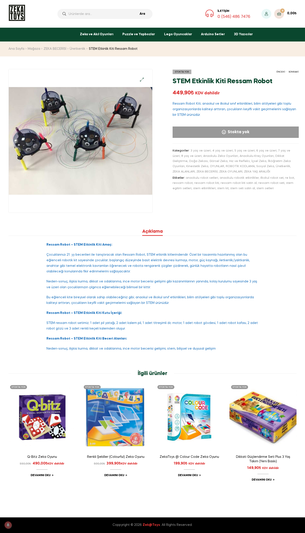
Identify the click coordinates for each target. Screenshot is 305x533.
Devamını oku (41, 475)
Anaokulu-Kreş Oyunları (257, 156)
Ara (142, 13)
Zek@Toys (151, 525)
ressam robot (183, 183)
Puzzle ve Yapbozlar (138, 34)
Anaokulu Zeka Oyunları (220, 156)
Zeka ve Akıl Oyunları (96, 34)
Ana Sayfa (16, 48)
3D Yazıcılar (243, 34)
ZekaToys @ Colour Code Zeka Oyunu (189, 456)
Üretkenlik (77, 48)
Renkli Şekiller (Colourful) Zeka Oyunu (115, 456)
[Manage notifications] (8, 525)
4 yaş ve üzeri (222, 150)
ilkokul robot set (272, 177)
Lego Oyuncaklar (178, 34)
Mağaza (34, 48)
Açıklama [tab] (152, 231)
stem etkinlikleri (204, 188)
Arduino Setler (213, 34)
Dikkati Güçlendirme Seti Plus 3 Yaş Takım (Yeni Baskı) (263, 459)
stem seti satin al (242, 188)
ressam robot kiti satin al (239, 183)
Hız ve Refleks (239, 161)
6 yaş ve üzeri (266, 150)
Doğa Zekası (198, 161)
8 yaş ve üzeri (191, 156)
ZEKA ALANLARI (184, 171)
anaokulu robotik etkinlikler (239, 177)
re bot (289, 177)
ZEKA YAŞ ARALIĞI (257, 171)
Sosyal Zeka (265, 166)
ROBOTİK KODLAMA (240, 166)
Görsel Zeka (218, 161)
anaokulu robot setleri (202, 177)
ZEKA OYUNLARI (230, 171)
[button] (142, 80)
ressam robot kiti (206, 183)
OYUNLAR (217, 166)
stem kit (223, 188)
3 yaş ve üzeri (200, 150)
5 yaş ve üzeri (244, 150)
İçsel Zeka (258, 161)
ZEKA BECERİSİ (55, 48)
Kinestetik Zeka (197, 166)
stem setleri (265, 188)
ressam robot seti (271, 183)
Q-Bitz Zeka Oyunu (42, 456)
